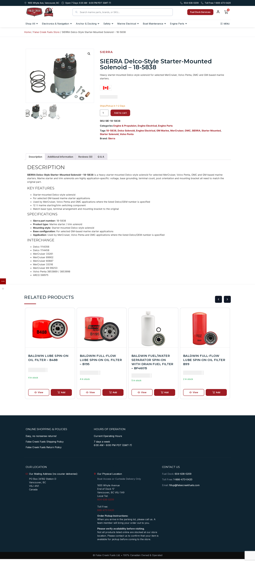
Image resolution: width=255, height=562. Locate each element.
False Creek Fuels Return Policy (44, 447)
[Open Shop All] (37, 23)
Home (27, 32)
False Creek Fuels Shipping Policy (45, 441)
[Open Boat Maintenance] (165, 23)
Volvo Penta (127, 134)
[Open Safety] (112, 23)
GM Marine (162, 130)
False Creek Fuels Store (46, 32)
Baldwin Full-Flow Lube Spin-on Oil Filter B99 (152, 360)
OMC (188, 130)
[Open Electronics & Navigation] (71, 23)
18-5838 (111, 130)
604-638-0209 (105, 499)
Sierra (106, 52)
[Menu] (221, 23)
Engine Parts (165, 125)
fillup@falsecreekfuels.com (184, 485)
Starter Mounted (211, 130)
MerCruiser (177, 130)
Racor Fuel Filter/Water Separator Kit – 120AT (202, 360)
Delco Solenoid (126, 130)
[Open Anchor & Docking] (98, 23)
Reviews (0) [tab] (85, 156)
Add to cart (120, 112)
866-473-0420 (105, 510)
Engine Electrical (147, 125)
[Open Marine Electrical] (138, 23)
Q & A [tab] (101, 156)
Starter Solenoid (109, 134)
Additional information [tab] (60, 156)
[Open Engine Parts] (186, 23)
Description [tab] (35, 156)
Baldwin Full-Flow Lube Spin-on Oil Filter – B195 (49, 360)
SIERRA (196, 130)
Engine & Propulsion (125, 125)
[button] (89, 53)
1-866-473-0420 (182, 479)
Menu (227, 23)
